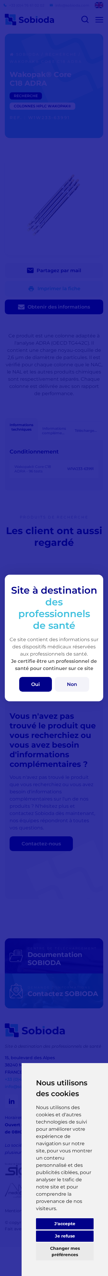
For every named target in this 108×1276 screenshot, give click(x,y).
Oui (35, 684)
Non (72, 684)
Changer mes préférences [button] (65, 1251)
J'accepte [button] (64, 1223)
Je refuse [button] (65, 1236)
